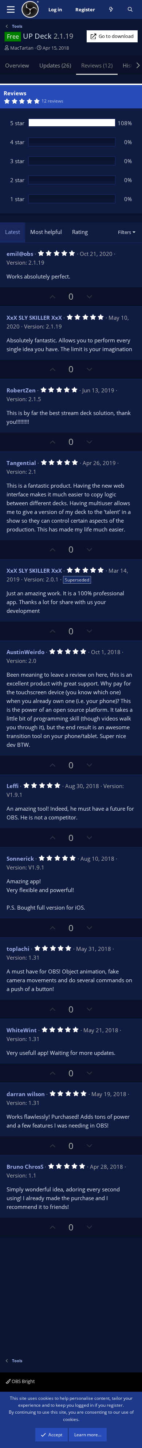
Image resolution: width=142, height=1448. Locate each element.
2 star (17, 180)
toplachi (18, 948)
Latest (12, 231)
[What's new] (111, 10)
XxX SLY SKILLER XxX (34, 317)
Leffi (13, 786)
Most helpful (46, 231)
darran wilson (26, 1094)
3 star (17, 161)
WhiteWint (22, 1030)
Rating (80, 231)
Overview (17, 65)
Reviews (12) (97, 65)
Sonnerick (20, 858)
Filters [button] (124, 232)
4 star (17, 142)
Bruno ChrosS (25, 1166)
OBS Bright (23, 1381)
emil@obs (20, 253)
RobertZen (21, 390)
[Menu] (10, 9)
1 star (17, 199)
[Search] (130, 10)
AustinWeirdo (25, 652)
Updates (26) (55, 65)
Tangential (21, 462)
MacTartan (21, 48)
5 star (17, 123)
